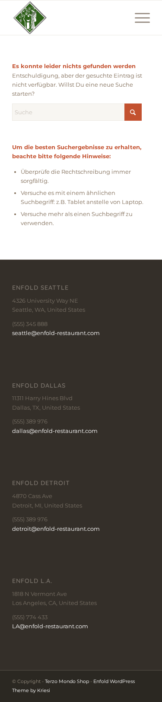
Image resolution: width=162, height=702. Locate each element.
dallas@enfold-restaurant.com (55, 430)
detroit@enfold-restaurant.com (56, 528)
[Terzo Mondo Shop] (67, 17)
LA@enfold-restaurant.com (50, 626)
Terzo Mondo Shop (67, 681)
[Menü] (138, 17)
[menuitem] (138, 17)
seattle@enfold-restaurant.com (56, 332)
